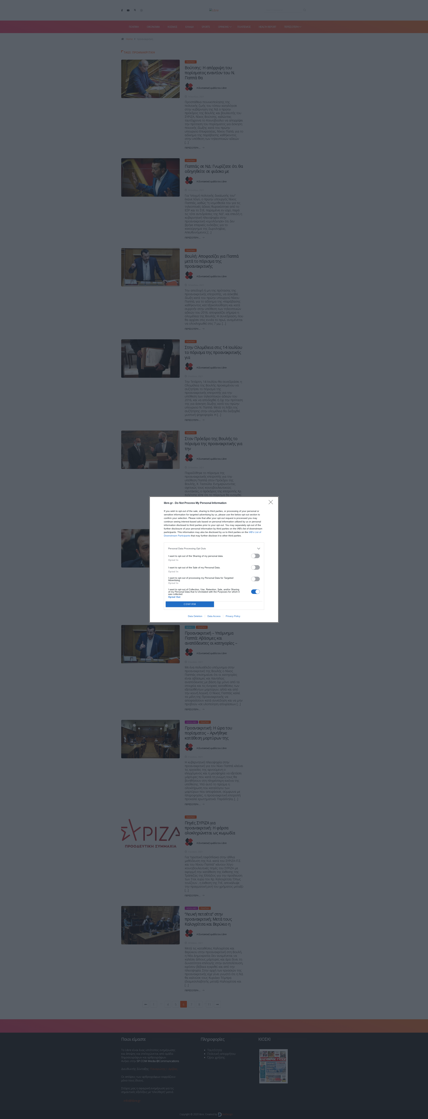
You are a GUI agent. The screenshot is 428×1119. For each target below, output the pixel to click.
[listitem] (214, 548)
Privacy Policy (233, 616)
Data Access (214, 616)
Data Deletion (195, 616)
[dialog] (214, 559)
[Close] (272, 503)
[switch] (255, 556)
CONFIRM (190, 604)
